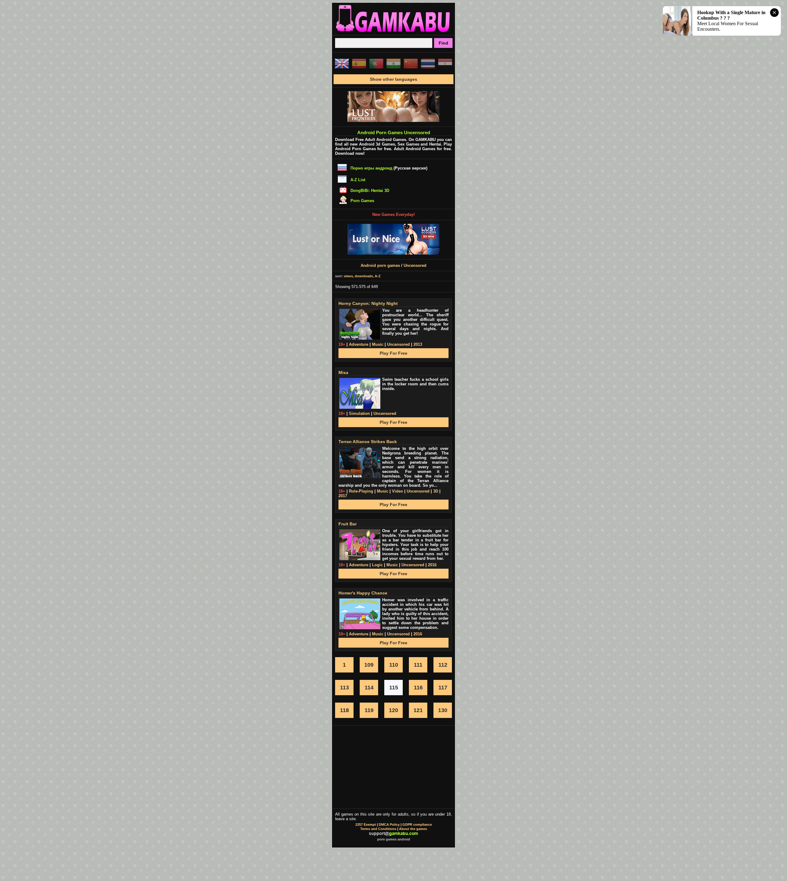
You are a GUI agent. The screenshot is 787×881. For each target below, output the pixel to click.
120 (393, 710)
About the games (413, 829)
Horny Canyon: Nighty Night (368, 303)
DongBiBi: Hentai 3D (369, 190)
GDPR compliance (417, 824)
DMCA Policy (389, 824)
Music (377, 344)
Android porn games (380, 265)
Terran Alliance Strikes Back (367, 441)
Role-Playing (361, 491)
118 (344, 710)
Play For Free (393, 353)
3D (435, 491)
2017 (342, 495)
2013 (417, 344)
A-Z (378, 276)
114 (369, 687)
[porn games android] (393, 32)
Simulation (359, 413)
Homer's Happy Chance (362, 593)
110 (393, 665)
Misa (343, 372)
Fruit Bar (347, 523)
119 (369, 710)
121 (418, 710)
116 (418, 687)
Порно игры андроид (371, 168)
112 (442, 665)
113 (344, 687)
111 (418, 665)
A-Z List (357, 179)
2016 (432, 565)
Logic (377, 565)
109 (369, 665)
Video (397, 491)
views (348, 276)
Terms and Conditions (378, 829)
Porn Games (362, 200)
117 (442, 687)
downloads (364, 276)
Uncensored (415, 265)
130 (442, 710)
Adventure (358, 344)
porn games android (393, 839)
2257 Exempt (365, 824)
